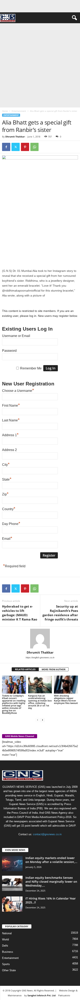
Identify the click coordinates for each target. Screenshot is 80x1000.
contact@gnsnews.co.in (47, 834)
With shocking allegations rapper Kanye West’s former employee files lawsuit (66, 699)
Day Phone (11, 523)
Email (7, 538)
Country (8, 508)
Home (5, 111)
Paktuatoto (64, 995)
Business (7, 951)
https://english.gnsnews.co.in (40, 657)
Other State (9, 970)
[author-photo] (40, 638)
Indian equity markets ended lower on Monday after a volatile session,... (51, 860)
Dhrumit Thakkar (15, 136)
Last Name (11, 420)
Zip (5, 493)
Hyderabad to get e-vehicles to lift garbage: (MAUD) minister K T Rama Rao (19, 612)
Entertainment (19, 111)
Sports (6, 964)
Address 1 (10, 434)
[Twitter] (15, 147)
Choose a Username (18, 390)
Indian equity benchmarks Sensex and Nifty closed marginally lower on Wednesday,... (51, 881)
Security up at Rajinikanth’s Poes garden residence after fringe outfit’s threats (60, 612)
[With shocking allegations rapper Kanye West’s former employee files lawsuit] (66, 684)
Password (9, 350)
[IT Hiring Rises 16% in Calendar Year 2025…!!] (12, 904)
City (6, 464)
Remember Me (31, 368)
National (7, 933)
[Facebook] (6, 147)
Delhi (5, 945)
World (5, 939)
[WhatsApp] (34, 147)
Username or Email (16, 336)
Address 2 (9, 450)
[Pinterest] (25, 147)
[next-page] (42, 720)
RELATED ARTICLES (25, 669)
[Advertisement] (40, 65)
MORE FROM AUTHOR (53, 669)
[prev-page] (37, 720)
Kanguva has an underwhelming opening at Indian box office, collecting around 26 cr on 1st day (40, 701)
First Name (11, 405)
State (6, 479)
